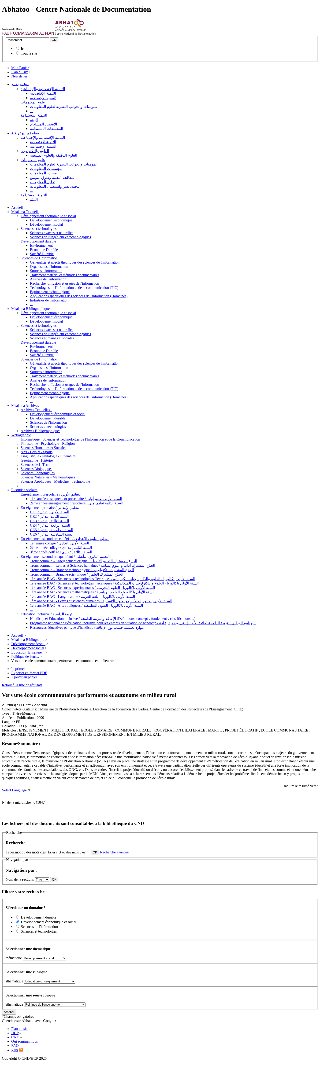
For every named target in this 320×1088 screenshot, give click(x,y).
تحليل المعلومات (42, 182)
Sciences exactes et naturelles (51, 233)
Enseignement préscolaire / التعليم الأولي (51, 494)
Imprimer (18, 669)
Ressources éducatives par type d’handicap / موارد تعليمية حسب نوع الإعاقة (87, 627)
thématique (14, 958)
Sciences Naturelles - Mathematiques (48, 477)
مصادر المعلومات (43, 173)
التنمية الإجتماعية (43, 98)
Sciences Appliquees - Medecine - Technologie (55, 481)
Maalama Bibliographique (30, 309)
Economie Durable (44, 250)
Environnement (41, 245)
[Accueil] (28, 34)
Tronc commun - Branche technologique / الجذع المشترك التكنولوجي (82, 570)
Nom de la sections (20, 879)
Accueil (17, 208)
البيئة (34, 120)
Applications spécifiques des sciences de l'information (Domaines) (78, 296)
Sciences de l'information (39, 258)
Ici (23, 49)
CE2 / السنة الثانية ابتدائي (49, 516)
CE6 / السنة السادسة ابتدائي (51, 534)
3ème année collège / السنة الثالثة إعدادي (61, 552)
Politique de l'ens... (25, 656)
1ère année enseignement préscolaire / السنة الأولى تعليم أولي (76, 499)
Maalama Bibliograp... (27, 640)
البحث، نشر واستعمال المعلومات (55, 186)
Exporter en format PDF (29, 673)
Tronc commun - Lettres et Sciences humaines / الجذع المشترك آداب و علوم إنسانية (92, 565)
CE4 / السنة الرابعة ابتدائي (50, 525)
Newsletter (19, 76)
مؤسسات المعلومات (46, 169)
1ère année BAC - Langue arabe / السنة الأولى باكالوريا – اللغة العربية (82, 597)
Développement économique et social (48, 216)
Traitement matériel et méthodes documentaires (64, 275)
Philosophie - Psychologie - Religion (48, 443)
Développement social (46, 224)
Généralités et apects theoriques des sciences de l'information (74, 262)
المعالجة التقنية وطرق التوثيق (52, 178)
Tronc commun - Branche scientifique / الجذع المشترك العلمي (76, 574)
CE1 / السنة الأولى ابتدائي (49, 512)
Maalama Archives (25, 406)
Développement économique (51, 220)
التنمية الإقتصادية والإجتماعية (43, 89)
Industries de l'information (49, 300)
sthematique (14, 981)
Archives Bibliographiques (40, 431)
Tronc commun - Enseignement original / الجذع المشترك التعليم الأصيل (83, 561)
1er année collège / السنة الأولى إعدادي (59, 543)
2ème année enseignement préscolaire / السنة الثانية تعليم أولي (76, 503)
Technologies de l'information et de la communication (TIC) (74, 288)
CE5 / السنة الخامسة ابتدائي (51, 530)
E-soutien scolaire (24, 490)
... (31, 111)
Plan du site (19, 72)
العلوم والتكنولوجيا (35, 151)
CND (15, 1037)
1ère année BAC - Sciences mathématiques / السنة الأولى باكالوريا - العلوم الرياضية (92, 592)
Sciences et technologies (38, 229)
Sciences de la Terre (35, 465)
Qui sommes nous (24, 1041)
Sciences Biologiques (36, 469)
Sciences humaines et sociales (52, 338)
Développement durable (38, 241)
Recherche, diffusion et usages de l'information (64, 283)
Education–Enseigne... (28, 652)
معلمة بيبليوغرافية (25, 133)
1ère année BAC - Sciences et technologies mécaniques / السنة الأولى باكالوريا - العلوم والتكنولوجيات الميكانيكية (114, 583)
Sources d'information (46, 271)
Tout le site (29, 53)
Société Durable (42, 254)
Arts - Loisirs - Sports (36, 452)
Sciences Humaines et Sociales (43, 448)
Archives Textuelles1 (36, 410)
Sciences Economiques (38, 473)
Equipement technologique (50, 292)
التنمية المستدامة (34, 115)
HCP (15, 1033)
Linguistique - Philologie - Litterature (48, 456)
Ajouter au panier (24, 677)
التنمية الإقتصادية (43, 93)
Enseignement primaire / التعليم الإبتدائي (50, 508)
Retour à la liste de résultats (22, 685)
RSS (14, 1050)
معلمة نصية (20, 84)
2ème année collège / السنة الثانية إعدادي (61, 548)
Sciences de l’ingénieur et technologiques (60, 237)
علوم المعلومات (33, 102)
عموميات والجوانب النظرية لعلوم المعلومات (64, 107)
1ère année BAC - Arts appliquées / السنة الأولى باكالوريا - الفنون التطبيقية (86, 605)
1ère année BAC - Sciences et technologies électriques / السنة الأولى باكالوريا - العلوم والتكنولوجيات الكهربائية (112, 579)
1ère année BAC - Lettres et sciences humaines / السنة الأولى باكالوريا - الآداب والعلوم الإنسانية (101, 601)
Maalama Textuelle (25, 212)
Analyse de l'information (48, 279)
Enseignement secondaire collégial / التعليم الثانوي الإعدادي (65, 539)
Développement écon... (28, 644)
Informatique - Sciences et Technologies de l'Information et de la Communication (80, 439)
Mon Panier (20, 68)
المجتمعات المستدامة (46, 129)
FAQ (15, 1046)
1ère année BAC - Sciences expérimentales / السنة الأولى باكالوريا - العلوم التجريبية (92, 588)
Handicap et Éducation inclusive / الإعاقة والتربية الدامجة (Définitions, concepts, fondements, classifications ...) (112, 619)
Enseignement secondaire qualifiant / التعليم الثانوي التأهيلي (65, 557)
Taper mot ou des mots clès (26, 852)
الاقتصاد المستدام (43, 124)
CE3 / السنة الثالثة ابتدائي (49, 521)
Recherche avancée (114, 852)
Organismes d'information (49, 266)
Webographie (21, 435)
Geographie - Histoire (37, 460)
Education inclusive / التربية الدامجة (47, 614)
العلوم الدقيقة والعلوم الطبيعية (53, 155)
